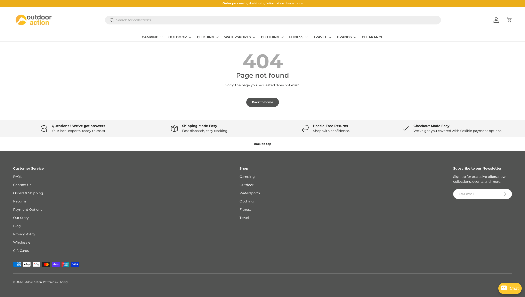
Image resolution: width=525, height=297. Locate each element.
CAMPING (150, 37)
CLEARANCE (372, 37)
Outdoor (246, 185)
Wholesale (21, 242)
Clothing (247, 201)
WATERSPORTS (237, 37)
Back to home (262, 102)
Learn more (294, 3)
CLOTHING (270, 37)
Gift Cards (21, 251)
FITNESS (296, 37)
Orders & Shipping (28, 193)
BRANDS (344, 37)
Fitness (245, 209)
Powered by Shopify (55, 281)
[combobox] (273, 20)
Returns (19, 201)
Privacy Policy (24, 234)
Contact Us (22, 185)
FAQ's (17, 177)
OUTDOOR (177, 37)
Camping (247, 177)
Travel (244, 218)
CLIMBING (205, 37)
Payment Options (27, 209)
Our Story (21, 218)
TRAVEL (320, 37)
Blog (17, 226)
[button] (509, 19)
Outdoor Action (32, 281)
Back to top (262, 144)
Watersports (250, 193)
